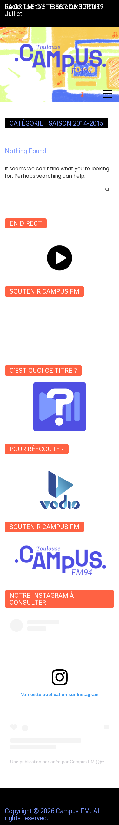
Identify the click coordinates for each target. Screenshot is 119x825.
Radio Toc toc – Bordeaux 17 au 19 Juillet (54, 10)
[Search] (107, 189)
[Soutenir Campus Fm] (59, 558)
